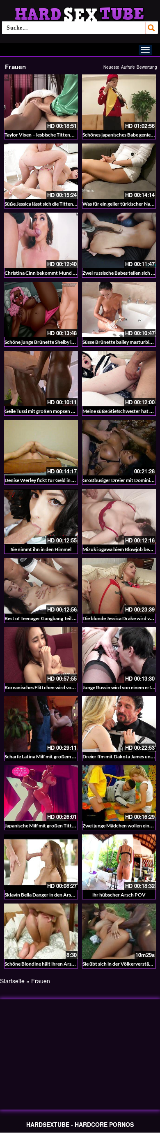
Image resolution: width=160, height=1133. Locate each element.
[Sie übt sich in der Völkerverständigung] (119, 931)
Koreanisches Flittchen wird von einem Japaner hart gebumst (70, 687)
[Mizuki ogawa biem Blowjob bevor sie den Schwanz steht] (119, 516)
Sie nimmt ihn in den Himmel (41, 549)
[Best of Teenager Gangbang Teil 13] (41, 586)
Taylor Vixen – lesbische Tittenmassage (46, 135)
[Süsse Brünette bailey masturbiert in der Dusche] (119, 309)
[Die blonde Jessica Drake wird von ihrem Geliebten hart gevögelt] (119, 586)
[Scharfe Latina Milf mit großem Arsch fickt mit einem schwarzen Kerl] (41, 724)
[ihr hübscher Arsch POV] (119, 862)
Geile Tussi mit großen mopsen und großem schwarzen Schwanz (73, 411)
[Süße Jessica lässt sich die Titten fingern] (41, 171)
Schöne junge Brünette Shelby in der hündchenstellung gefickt (72, 342)
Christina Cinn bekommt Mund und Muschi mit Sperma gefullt (71, 273)
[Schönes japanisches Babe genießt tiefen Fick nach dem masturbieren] (119, 102)
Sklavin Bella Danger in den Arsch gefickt (48, 895)
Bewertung (147, 67)
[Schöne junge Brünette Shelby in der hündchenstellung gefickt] (41, 309)
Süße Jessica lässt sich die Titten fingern (47, 204)
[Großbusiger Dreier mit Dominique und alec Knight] (119, 447)
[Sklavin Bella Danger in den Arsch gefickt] (41, 862)
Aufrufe (128, 67)
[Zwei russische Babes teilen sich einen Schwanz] (119, 240)
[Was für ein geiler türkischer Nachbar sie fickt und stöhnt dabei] (119, 171)
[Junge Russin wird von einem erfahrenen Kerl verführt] (119, 655)
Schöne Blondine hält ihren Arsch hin (45, 964)
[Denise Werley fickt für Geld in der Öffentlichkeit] (41, 447)
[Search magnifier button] (152, 27)
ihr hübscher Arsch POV (119, 895)
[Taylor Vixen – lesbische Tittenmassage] (41, 102)
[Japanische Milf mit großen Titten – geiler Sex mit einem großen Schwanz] (41, 793)
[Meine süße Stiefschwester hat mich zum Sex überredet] (119, 378)
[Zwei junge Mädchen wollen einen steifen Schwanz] (119, 793)
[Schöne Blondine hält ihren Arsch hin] (41, 931)
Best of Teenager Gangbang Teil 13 (41, 618)
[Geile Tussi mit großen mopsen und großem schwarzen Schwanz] (41, 378)
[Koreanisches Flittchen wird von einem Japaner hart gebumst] (41, 655)
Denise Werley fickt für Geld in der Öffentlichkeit (58, 480)
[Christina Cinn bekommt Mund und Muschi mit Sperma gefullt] (41, 240)
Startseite (12, 981)
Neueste (111, 67)
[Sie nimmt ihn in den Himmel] (41, 516)
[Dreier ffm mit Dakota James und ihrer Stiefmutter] (119, 724)
